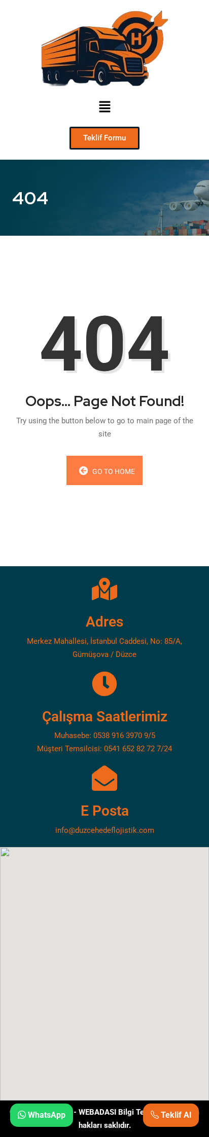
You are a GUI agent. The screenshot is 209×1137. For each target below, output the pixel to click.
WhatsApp (45, 1115)
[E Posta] (104, 778)
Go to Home (113, 471)
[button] (104, 106)
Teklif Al (175, 1115)
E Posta (105, 810)
